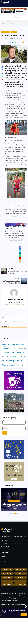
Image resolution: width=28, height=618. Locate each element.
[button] (10, 513)
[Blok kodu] (13, 321)
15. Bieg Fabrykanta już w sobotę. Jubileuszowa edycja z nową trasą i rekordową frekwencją (14, 353)
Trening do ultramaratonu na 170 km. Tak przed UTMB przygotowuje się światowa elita (14, 349)
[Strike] (6, 321)
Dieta (20, 573)
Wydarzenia (20, 584)
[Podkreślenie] (5, 321)
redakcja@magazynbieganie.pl (9, 543)
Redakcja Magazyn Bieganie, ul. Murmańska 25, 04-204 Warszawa (14, 537)
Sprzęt (7, 581)
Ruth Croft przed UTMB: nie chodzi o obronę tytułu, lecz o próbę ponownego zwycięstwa (13, 357)
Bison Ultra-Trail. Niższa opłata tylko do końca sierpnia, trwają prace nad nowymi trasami (12, 361)
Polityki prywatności (7, 612)
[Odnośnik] (14, 321)
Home (2, 22)
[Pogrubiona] (2, 321)
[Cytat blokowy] (11, 321)
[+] (17, 321)
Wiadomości (7, 584)
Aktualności (20, 569)
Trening (20, 581)
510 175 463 (5, 540)
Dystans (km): (5, 420)
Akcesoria (7, 569)
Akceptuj (24, 614)
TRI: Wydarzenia (9, 22)
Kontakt (3, 559)
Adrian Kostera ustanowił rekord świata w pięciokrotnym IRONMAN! (14, 505)
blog (15, 304)
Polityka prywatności (7, 562)
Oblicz (4, 433)
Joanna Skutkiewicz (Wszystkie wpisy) (14, 299)
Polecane (20, 577)
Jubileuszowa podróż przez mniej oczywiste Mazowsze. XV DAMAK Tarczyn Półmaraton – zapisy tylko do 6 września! (13, 344)
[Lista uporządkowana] (8, 321)
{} (16, 321)
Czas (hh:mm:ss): (6, 426)
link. (12, 228)
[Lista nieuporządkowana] (10, 321)
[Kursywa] (3, 321)
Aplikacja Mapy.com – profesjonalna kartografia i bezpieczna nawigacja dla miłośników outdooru (13, 364)
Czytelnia (7, 573)
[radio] (11, 240)
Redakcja (4, 556)
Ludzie (7, 577)
